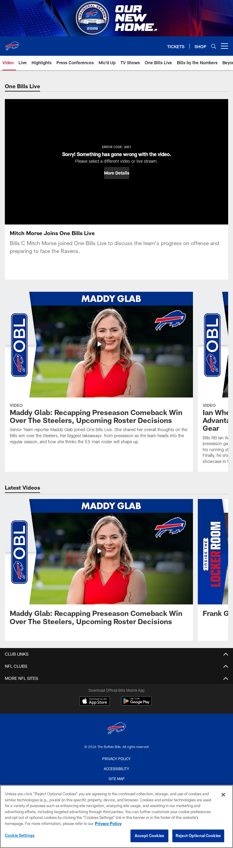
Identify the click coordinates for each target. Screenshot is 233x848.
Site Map (117, 779)
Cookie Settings (20, 835)
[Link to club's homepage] (12, 43)
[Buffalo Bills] (116, 729)
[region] (116, 816)
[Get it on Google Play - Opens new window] (136, 704)
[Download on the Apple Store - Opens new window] (94, 702)
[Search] (213, 46)
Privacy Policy (116, 759)
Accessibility (116, 769)
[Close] (223, 794)
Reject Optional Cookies (198, 835)
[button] (116, 173)
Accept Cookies (149, 835)
